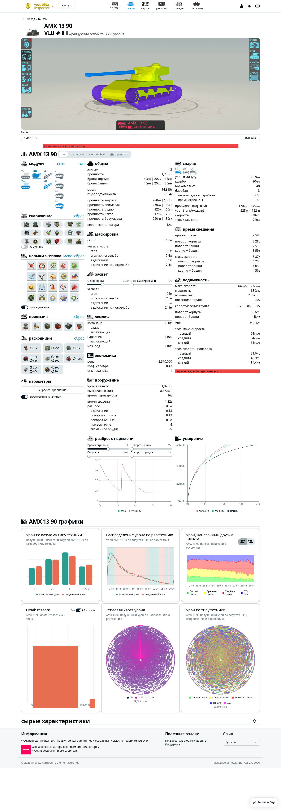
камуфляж (36, 246)
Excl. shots (89, 610)
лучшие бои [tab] (97, 154)
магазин (196, 8)
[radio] (26, 224)
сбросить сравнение (52, 390)
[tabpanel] (140, 443)
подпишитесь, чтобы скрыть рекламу (64, 146)
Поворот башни (141, 445)
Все (73, 610)
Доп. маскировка (142, 281)
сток (61, 163)
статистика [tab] (77, 154)
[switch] (24, 247)
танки (130, 8)
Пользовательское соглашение (185, 740)
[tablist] (94, 154)
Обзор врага (95, 281)
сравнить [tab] (122, 154)
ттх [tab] (63, 154)
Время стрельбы (98, 445)
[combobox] (38, 6)
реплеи (161, 8)
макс (67, 255)
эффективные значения (45, 397)
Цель (24, 132)
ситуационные (39, 307)
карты (145, 8)
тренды (178, 8)
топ (81, 163)
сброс (79, 215)
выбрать (251, 137)
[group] (31, 224)
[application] (129, 486)
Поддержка (172, 744)
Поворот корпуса (142, 452)
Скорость (93, 452)
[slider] (102, 284)
